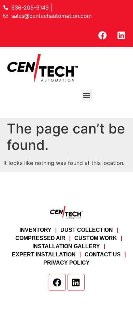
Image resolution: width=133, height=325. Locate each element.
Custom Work (95, 238)
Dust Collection (86, 230)
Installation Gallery (66, 246)
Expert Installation (44, 254)
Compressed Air (40, 238)
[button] (86, 95)
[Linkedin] (121, 35)
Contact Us (103, 254)
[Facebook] (102, 35)
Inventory (35, 230)
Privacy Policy (66, 263)
